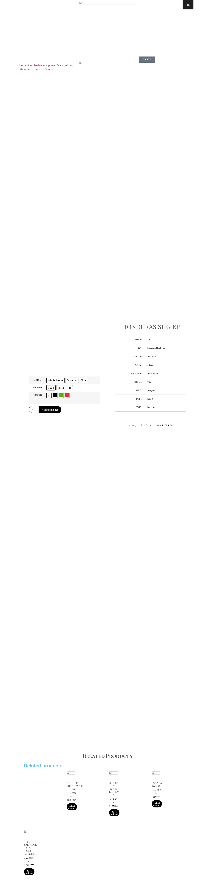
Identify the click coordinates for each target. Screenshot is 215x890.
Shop (30, 65)
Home (22, 65)
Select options (71, 806)
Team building (65, 65)
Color (37, 395)
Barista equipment (45, 65)
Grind (37, 380)
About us (24, 69)
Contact (49, 69)
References (37, 69)
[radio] (55, 380)
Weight (37, 387)
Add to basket (50, 409)
